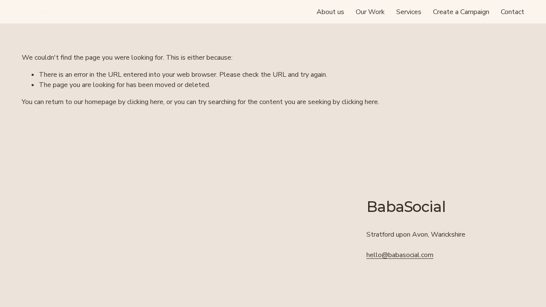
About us (330, 12)
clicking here (145, 102)
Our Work (370, 12)
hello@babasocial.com (399, 255)
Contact (512, 12)
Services (408, 12)
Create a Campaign (461, 12)
